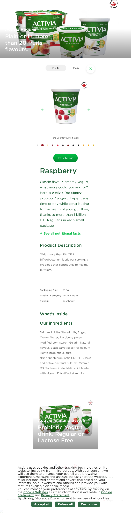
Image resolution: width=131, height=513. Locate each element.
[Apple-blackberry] (68, 145)
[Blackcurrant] (78, 145)
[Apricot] (83, 145)
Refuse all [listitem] (65, 504)
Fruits (55, 68)
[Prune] (63, 145)
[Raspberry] (42, 145)
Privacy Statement (55, 495)
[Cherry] (52, 145)
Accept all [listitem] (41, 504)
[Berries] (58, 145)
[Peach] (47, 145)
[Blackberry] (73, 145)
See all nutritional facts (62, 233)
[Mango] (88, 145)
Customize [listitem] (89, 504)
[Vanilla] (37, 145)
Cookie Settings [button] (35, 492)
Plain (76, 68)
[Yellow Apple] (93, 145)
